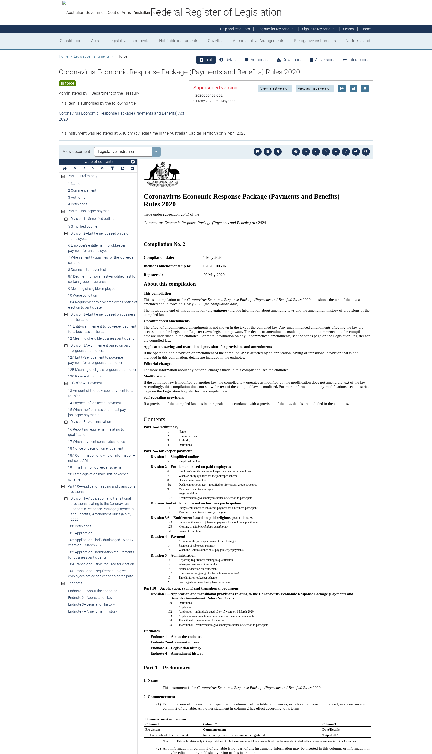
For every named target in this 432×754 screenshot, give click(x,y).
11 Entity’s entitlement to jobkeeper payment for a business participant (102, 329)
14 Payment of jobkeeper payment (94, 403)
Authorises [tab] (260, 59)
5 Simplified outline (82, 226)
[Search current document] (366, 152)
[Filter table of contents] (112, 168)
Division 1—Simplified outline (92, 219)
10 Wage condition (82, 295)
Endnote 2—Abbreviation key (90, 598)
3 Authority (77, 197)
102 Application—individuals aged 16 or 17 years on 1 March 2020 (101, 542)
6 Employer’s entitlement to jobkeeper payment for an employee (97, 248)
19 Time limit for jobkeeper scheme (95, 467)
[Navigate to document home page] (64, 168)
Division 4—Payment (86, 383)
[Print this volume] (356, 152)
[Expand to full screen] (346, 152)
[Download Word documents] (278, 152)
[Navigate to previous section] (316, 152)
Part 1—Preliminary (83, 176)
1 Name (74, 184)
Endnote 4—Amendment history (92, 611)
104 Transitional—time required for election (101, 564)
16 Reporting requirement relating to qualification (96, 432)
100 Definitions (80, 526)
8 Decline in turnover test (87, 270)
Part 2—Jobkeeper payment (89, 211)
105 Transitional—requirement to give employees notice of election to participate (100, 573)
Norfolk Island (358, 40)
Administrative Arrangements (258, 40)
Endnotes (75, 583)
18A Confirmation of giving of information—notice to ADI (102, 458)
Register (276, 29)
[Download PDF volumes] (268, 152)
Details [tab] (232, 59)
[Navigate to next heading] (93, 168)
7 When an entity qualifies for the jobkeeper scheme (101, 260)
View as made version (315, 88)
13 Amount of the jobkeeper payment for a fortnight (101, 393)
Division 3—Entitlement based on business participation (103, 317)
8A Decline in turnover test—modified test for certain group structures (102, 279)
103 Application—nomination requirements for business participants (101, 554)
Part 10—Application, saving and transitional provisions (102, 489)
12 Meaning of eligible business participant (101, 338)
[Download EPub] (258, 152)
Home (63, 56)
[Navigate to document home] (296, 152)
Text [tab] (208, 59)
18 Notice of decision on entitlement (96, 448)
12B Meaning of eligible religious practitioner (102, 370)
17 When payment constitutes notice (96, 442)
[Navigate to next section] (326, 152)
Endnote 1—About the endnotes (92, 591)
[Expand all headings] (122, 168)
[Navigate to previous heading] (84, 168)
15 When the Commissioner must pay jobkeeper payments (97, 412)
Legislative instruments (129, 40)
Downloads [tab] (292, 59)
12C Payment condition (86, 376)
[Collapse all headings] (132, 168)
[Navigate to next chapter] (336, 152)
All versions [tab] (325, 59)
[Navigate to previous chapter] (306, 152)
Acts (95, 40)
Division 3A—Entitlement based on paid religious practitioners (101, 348)
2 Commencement (82, 190)
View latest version (275, 88)
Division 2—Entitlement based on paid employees (99, 236)
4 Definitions (78, 204)
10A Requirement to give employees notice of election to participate (103, 304)
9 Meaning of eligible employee (91, 289)
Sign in (319, 29)
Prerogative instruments (315, 40)
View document (76, 151)
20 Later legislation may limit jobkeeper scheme (98, 476)
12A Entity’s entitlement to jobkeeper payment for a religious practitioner (96, 360)
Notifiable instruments (178, 40)
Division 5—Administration (91, 422)
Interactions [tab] (359, 59)
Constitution (71, 40)
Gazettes (216, 40)
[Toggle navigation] (133, 162)
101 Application (80, 533)
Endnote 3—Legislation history (91, 604)
